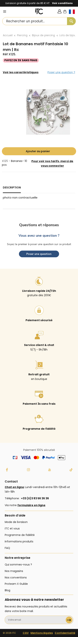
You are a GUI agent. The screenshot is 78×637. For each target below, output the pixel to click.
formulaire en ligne (31, 505)
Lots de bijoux (68, 35)
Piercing (22, 35)
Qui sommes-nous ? (18, 564)
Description (12, 187)
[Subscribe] (69, 620)
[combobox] (39, 21)
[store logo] (39, 11)
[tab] (12, 189)
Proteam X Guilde (16, 584)
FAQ (7, 548)
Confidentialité (65, 633)
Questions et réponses (39, 225)
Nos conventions (16, 577)
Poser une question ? (61, 72)
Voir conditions (62, 3)
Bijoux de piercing (43, 35)
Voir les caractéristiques (20, 72)
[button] (73, 14)
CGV (26, 633)
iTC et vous (12, 528)
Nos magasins (14, 571)
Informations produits (19, 541)
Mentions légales (41, 633)
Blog (7, 590)
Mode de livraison (16, 522)
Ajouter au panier (38, 151)
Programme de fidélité (20, 535)
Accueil (7, 35)
